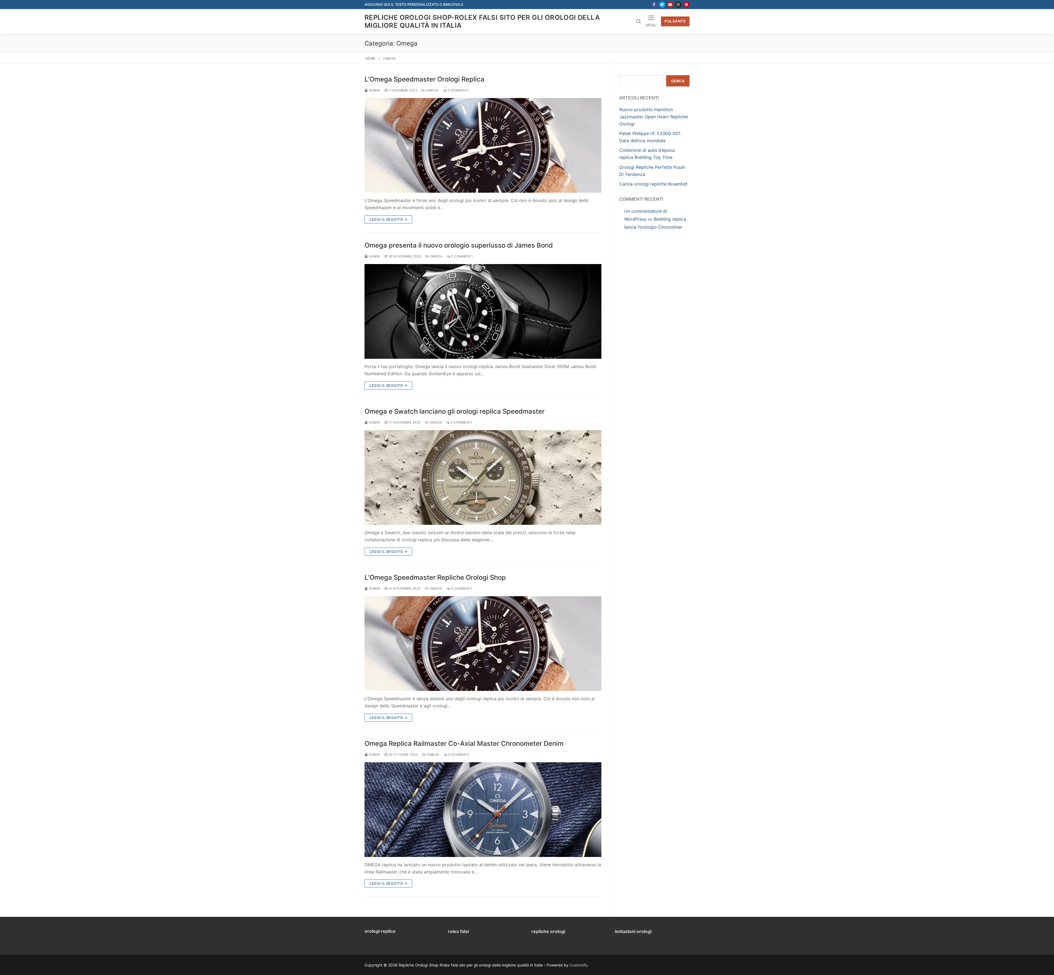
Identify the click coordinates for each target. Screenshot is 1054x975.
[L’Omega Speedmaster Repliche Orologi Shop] (483, 643)
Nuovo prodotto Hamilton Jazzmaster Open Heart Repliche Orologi (653, 117)
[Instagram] (678, 4)
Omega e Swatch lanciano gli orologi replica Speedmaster (455, 411)
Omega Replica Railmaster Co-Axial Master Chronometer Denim (464, 743)
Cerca (678, 81)
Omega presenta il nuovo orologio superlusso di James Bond (459, 245)
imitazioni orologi (633, 931)
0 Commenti (457, 90)
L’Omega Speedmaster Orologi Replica (424, 79)
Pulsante (675, 21)
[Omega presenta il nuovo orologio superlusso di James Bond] (483, 311)
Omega (432, 90)
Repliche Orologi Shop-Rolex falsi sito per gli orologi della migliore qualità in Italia (482, 21)
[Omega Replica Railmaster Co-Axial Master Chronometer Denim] (483, 809)
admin (374, 90)
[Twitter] (662, 4)
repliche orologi (548, 931)
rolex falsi (458, 931)
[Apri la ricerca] (638, 21)
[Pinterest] (686, 4)
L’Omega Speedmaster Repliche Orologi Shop (435, 577)
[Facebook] (654, 4)
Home (370, 58)
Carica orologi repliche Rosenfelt (653, 184)
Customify (579, 965)
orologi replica (380, 931)
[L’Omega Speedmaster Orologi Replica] (483, 145)
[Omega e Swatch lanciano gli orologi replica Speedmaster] (483, 477)
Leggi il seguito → (388, 219)
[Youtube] (670, 4)
